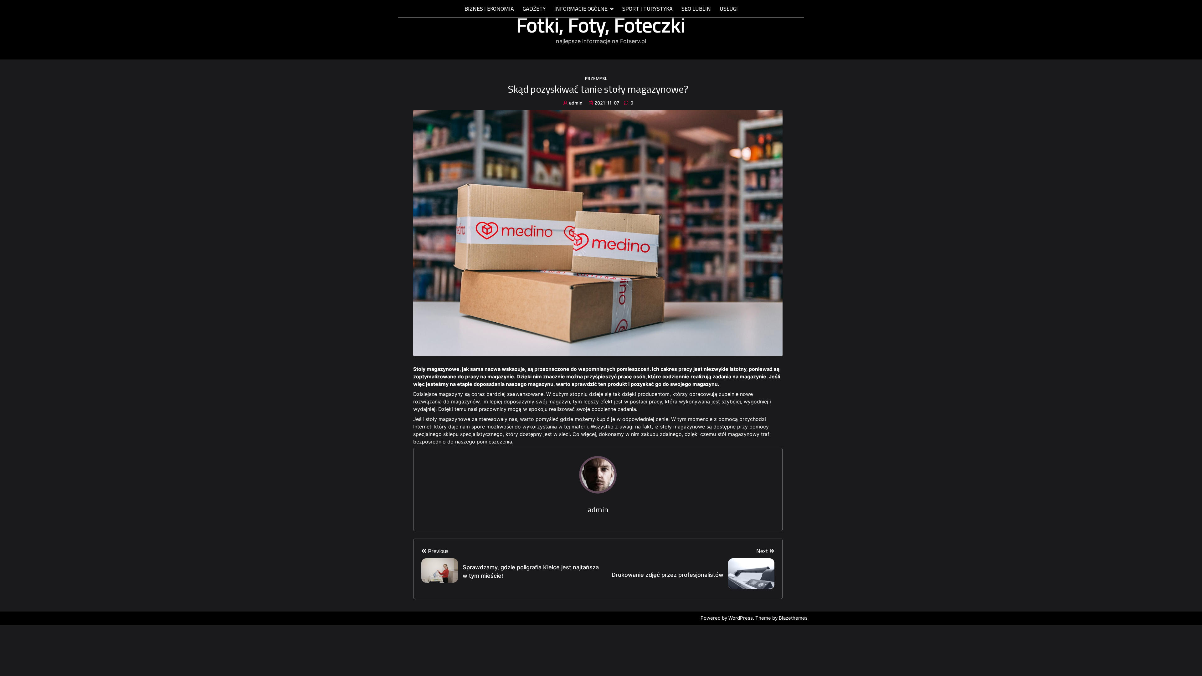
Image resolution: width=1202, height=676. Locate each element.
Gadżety (534, 9)
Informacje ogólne (581, 9)
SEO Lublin (696, 9)
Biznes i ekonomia (489, 9)
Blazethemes (793, 618)
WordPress (740, 618)
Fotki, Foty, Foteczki (600, 25)
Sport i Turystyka (647, 9)
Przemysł (596, 78)
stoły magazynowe (682, 426)
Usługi (729, 9)
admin (576, 102)
